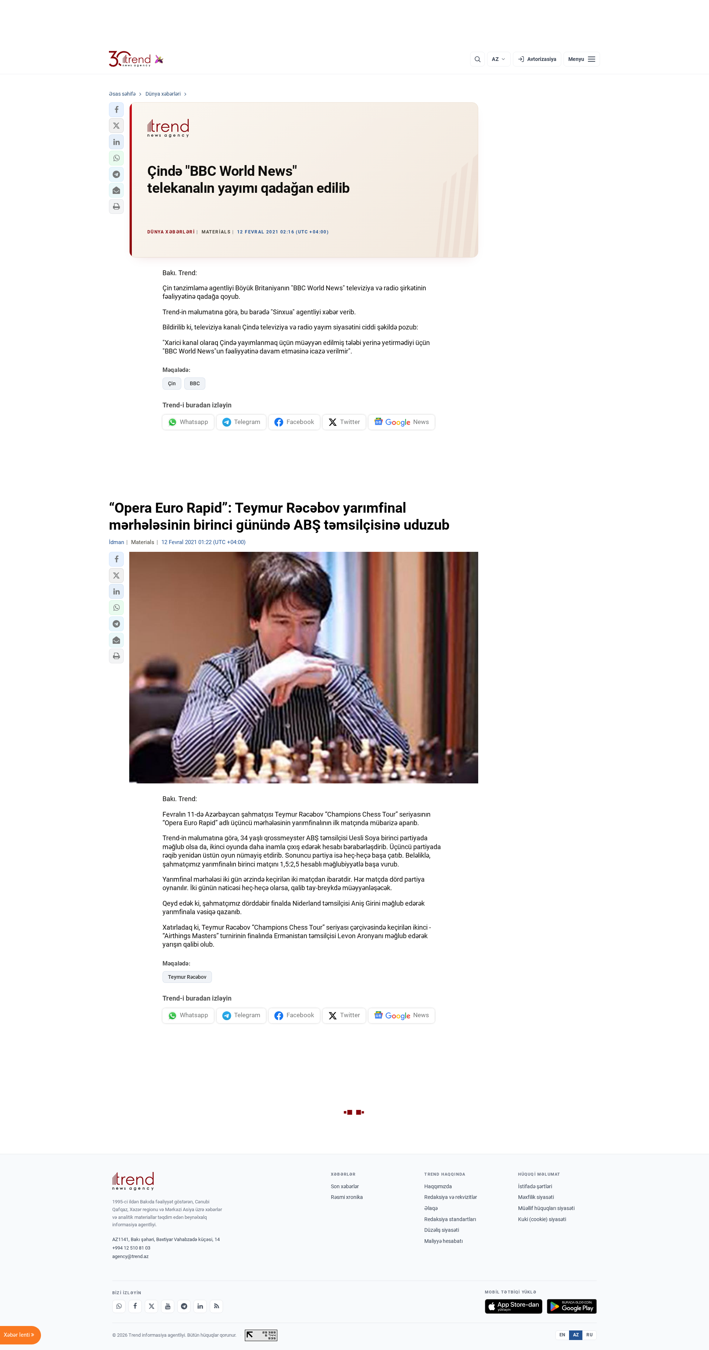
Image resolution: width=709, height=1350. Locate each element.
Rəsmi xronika (347, 1197)
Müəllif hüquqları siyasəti (546, 1208)
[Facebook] (135, 1306)
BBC (195, 383)
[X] (151, 1306)
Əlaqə (431, 1208)
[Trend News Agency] (133, 1181)
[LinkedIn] (200, 1306)
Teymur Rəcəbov (187, 977)
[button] (116, 110)
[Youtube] (167, 1306)
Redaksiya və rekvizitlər (450, 1197)
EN (562, 1334)
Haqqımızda (438, 1186)
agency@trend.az (130, 1256)
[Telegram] (184, 1306)
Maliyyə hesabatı (443, 1241)
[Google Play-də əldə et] (572, 1306)
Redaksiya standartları (450, 1219)
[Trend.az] (136, 59)
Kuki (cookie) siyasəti (542, 1219)
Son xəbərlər (345, 1186)
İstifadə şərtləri (535, 1186)
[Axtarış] (477, 59)
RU (589, 1334)
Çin (172, 383)
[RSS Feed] (216, 1306)
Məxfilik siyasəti (536, 1197)
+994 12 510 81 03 (131, 1248)
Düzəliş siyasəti (441, 1230)
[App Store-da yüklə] (513, 1306)
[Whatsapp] (119, 1306)
